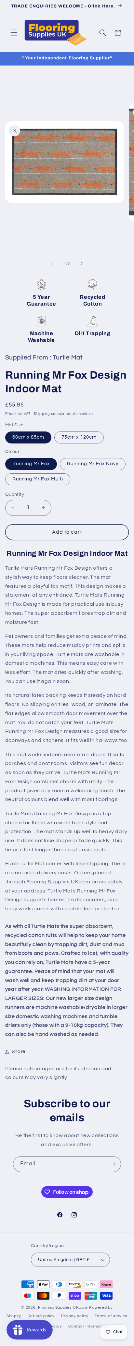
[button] (13, 32)
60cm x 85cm (28, 437)
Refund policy (41, 1316)
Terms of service (111, 1316)
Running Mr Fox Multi (37, 479)
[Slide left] (52, 263)
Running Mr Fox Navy (92, 463)
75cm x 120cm (79, 437)
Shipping (42, 414)
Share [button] (18, 1051)
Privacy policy (74, 1316)
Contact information (88, 1326)
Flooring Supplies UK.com (63, 1307)
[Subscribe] (113, 1164)
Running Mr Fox (31, 463)
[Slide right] (81, 263)
